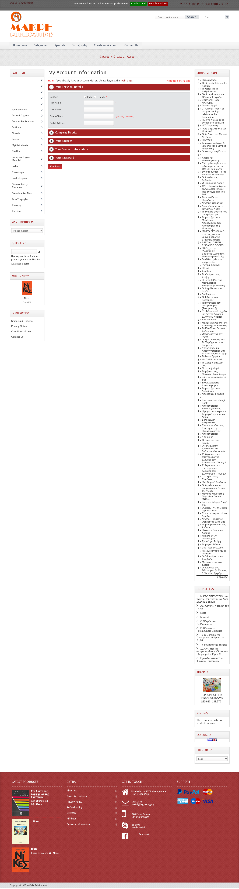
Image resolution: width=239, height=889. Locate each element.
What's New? (20, 276)
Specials (202, 672)
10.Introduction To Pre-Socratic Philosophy (214, 173)
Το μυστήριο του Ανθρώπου (211, 389)
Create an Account (125, 56)
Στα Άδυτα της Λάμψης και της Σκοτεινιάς (40, 794)
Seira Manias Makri (24, 193)
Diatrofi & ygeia (22, 115)
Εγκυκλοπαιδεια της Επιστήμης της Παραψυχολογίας (213, 428)
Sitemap (71, 813)
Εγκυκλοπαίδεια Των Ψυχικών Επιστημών (209, 659)
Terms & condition (77, 796)
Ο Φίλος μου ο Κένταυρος (210, 298)
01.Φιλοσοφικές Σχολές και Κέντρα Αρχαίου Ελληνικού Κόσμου (214, 314)
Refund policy (74, 807)
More (39, 804)
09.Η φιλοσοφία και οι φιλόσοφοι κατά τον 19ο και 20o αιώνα (214, 166)
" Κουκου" (207, 436)
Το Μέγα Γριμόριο (211, 356)
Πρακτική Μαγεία (211, 368)
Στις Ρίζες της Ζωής (212, 547)
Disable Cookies (158, 3)
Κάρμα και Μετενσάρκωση (210, 159)
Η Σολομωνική (210, 125)
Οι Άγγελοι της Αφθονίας (209, 178)
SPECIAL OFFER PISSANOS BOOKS (212, 244)
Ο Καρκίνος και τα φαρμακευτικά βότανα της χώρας (214, 488)
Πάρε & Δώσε (209, 79)
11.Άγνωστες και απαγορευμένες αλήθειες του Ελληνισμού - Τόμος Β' (214, 458)
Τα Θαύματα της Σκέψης (213, 644)
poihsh (17, 166)
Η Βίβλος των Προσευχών (209, 537)
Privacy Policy (74, 801)
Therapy (18, 205)
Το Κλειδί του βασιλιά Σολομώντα (213, 329)
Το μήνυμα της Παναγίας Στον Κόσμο (214, 373)
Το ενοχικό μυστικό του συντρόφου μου (214, 213)
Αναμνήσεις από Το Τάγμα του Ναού (212, 207)
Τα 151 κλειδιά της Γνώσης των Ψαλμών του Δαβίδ (210, 637)
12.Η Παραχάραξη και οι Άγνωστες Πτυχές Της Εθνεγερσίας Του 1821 (214, 190)
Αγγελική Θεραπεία (212, 202)
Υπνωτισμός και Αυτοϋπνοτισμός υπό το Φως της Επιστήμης (214, 350)
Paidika (18, 151)
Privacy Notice (19, 326)
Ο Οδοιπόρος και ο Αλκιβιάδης (212, 558)
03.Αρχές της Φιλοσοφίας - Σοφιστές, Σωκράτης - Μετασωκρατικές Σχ (214, 252)
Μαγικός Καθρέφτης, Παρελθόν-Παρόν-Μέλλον (213, 496)
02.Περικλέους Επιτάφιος (210, 478)
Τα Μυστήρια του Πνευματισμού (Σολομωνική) (211, 305)
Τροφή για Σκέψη (211, 541)
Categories (41, 45)
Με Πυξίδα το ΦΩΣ (212, 359)
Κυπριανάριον (209, 319)
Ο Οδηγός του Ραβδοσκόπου (206, 622)
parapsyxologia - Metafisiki (21, 159)
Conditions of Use (21, 331)
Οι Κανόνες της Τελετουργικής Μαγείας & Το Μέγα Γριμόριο (214, 570)
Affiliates (71, 818)
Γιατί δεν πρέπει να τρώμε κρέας (212, 260)
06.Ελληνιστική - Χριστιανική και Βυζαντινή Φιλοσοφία (213, 448)
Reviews (202, 713)
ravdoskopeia (21, 178)
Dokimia (18, 127)
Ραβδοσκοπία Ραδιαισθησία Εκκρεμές (209, 629)
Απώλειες (207, 271)
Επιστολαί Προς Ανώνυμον (210, 101)
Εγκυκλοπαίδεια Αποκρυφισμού (210, 384)
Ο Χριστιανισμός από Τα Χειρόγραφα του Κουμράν (213, 342)
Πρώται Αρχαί (209, 105)
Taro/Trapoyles (22, 199)
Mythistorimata (22, 145)
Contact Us (17, 336)
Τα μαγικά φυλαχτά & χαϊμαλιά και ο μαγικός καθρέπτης (214, 146)
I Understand (138, 3)
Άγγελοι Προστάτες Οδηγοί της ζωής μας (213, 520)
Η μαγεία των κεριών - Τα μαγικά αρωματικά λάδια (214, 414)
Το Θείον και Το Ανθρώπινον (210, 90)
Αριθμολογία (208, 294)
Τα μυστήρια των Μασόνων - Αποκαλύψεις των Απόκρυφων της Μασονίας (211, 223)
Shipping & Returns (22, 321)
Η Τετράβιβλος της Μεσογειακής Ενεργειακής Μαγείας (213, 283)
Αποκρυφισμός (210, 433)
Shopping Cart (206, 73)
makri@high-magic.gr (144, 804)
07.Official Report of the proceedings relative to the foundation (213, 112)
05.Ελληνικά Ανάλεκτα (214, 482)
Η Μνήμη (207, 139)
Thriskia (19, 211)
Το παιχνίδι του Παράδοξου (210, 198)
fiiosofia (19, 133)
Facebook (144, 834)
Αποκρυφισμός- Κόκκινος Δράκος (211, 407)
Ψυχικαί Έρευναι (211, 264)
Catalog (105, 56)
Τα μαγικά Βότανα (211, 544)
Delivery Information (78, 824)
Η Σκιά (205, 268)
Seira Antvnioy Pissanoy (20, 186)
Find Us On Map (140, 794)
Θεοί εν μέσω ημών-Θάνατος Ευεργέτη (213, 95)
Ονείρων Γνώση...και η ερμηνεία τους (214, 509)
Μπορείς (205, 617)
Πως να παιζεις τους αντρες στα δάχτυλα (213, 121)
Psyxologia (20, 172)
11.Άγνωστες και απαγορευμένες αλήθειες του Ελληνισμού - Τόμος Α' (214, 469)
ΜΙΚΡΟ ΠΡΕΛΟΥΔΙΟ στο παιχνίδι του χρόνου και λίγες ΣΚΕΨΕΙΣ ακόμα (213, 235)
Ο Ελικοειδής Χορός (213, 182)
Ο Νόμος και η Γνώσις (214, 151)
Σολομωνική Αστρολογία (208, 421)
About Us (72, 790)
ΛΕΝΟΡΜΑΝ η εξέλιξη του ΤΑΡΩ (212, 607)
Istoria (17, 139)
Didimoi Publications (25, 121)
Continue (55, 166)
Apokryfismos (22, 109)
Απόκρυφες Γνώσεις (213, 393)
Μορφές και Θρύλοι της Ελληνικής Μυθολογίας (214, 324)
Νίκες (27, 298)
